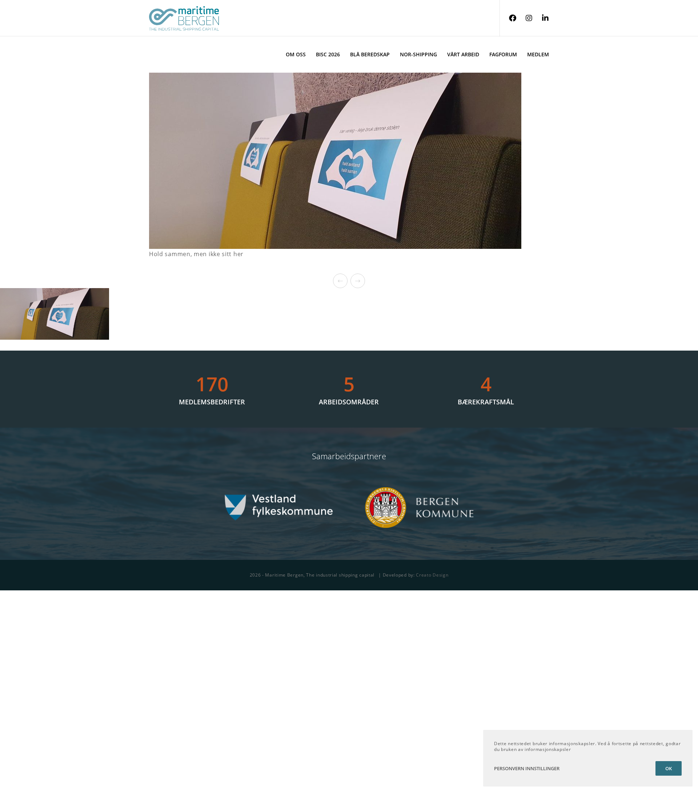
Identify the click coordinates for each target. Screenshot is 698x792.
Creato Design (432, 575)
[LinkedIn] (541, 18)
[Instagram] (524, 18)
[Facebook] (508, 18)
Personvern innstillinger (526, 768)
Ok (668, 768)
